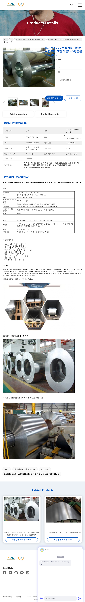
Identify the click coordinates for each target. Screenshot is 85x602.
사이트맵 (18, 597)
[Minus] (79, 549)
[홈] (15, 562)
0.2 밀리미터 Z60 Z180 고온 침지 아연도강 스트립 (63, 532)
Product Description (50, 114)
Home (6, 39)
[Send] (79, 598)
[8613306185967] (16, 572)
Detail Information (18, 114)
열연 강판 (44, 469)
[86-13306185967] (28, 572)
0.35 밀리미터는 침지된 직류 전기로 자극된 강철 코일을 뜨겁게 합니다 (31, 474)
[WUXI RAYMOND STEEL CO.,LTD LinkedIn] (10, 572)
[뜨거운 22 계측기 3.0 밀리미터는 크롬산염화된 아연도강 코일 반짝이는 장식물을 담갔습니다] (21, 513)
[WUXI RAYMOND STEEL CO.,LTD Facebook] (5, 572)
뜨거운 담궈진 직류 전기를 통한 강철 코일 (30, 39)
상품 (11, 39)
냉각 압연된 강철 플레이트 (24, 469)
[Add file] (41, 598)
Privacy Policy (7, 597)
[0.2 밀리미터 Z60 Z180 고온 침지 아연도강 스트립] (63, 513)
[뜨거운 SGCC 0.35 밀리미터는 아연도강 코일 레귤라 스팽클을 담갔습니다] (29, 69)
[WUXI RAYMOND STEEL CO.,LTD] (15, 5)
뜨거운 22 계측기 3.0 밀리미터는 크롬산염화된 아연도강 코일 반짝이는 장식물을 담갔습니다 (21, 534)
